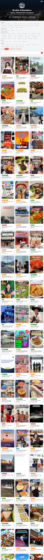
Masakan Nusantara (4, 25)
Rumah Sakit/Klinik (34, 36)
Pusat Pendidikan (20, 36)
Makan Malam (12, 30)
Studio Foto (14, 38)
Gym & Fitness (18, 33)
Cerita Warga (15, 41)
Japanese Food (37, 25)
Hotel (29, 33)
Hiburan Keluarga (24, 33)
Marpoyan (19, 44)
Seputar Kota (3, 41)
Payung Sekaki (28, 44)
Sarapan (2, 30)
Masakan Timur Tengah (24, 25)
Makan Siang (7, 30)
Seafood (17, 27)
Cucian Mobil (8, 33)
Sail (40, 44)
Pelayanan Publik (24, 41)
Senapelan (3, 46)
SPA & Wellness (3, 38)
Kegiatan (19, 41)
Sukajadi (12, 46)
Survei (8, 41)
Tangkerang (17, 46)
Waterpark (30, 38)
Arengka (2, 44)
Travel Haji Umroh (25, 38)
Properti (15, 36)
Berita (11, 41)
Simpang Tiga (8, 46)
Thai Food (7, 27)
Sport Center (9, 38)
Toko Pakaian (19, 38)
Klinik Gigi (38, 33)
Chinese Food (32, 25)
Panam (24, 44)
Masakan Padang (17, 25)
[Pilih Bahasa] (41, 1)
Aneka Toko (35, 38)
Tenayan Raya (22, 46)
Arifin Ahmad (7, 44)
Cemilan (17, 30)
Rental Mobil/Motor (27, 36)
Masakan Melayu (11, 25)
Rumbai (37, 44)
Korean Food (3, 27)
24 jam (21, 30)
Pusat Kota (33, 44)
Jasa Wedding (34, 33)
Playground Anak (10, 36)
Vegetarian (21, 27)
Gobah (11, 44)
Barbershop (3, 33)
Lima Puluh (15, 44)
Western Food (13, 27)
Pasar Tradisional (3, 36)
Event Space (13, 33)
